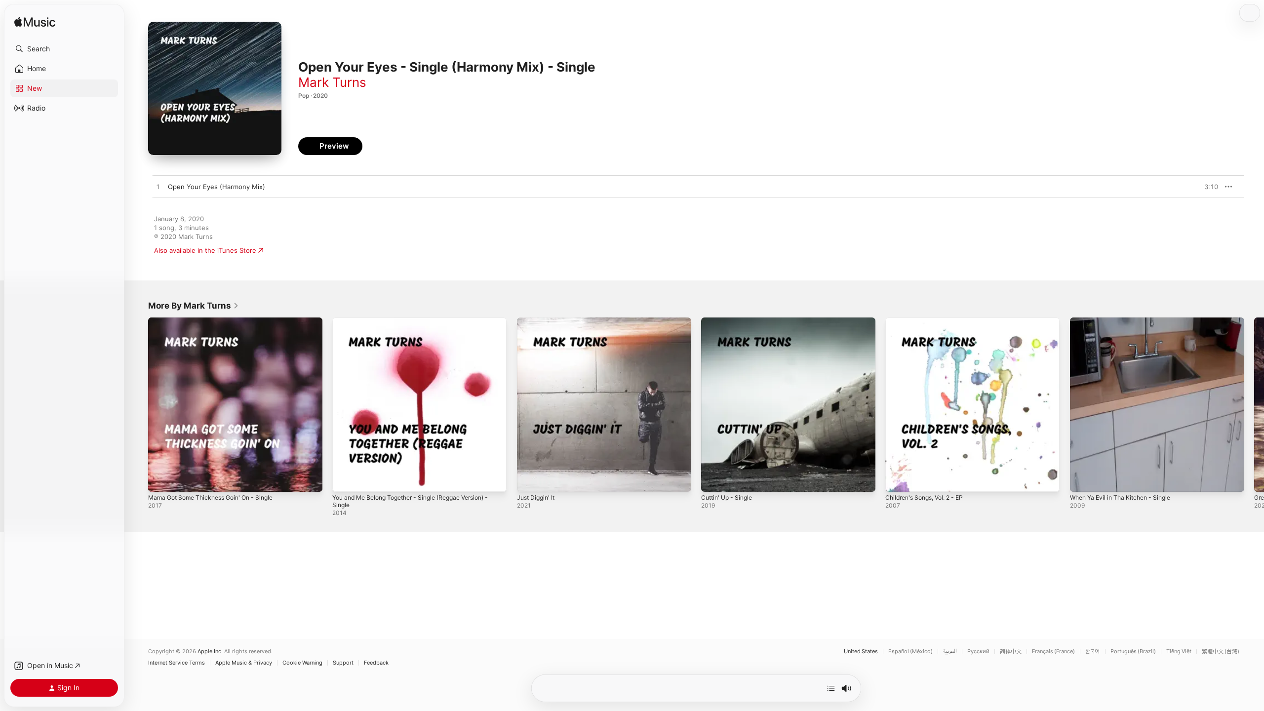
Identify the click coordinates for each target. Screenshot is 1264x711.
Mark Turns (332, 82)
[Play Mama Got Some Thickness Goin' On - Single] (160, 479)
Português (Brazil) (1133, 651)
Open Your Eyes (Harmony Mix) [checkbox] (216, 187)
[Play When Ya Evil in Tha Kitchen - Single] (1082, 479)
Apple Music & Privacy (243, 663)
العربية (950, 651)
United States (861, 651)
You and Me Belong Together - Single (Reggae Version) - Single (418, 325)
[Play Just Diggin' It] (529, 479)
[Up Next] (831, 688)
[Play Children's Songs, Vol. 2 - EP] (897, 479)
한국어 (1092, 651)
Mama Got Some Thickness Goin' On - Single (217, 321)
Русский (978, 651)
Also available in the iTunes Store (205, 250)
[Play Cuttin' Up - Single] (713, 479)
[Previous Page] (138, 405)
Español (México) (910, 651)
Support (343, 663)
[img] (34, 22)
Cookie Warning (302, 663)
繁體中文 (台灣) (1220, 651)
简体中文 (1011, 651)
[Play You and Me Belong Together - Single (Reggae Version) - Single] (344, 479)
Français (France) (1053, 651)
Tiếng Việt (1178, 651)
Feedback (376, 663)
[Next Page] (1254, 405)
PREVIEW (1207, 187)
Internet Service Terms (176, 663)
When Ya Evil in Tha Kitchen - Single (1125, 321)
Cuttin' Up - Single (729, 321)
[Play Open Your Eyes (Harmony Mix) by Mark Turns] (158, 187)
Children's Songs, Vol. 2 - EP (929, 321)
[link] (193, 305)
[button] (64, 48)
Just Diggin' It (538, 321)
